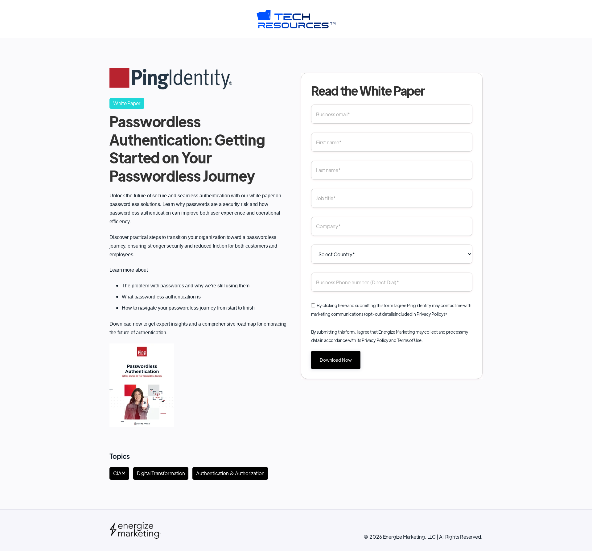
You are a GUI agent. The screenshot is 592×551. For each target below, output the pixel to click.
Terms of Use (409, 340)
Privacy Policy (430, 314)
